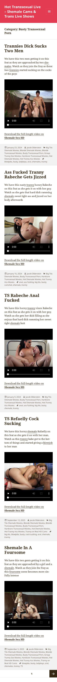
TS (22, 666)
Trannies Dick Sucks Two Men (25, 48)
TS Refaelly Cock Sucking (21, 421)
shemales (36, 161)
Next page (53, 673)
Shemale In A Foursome (18, 550)
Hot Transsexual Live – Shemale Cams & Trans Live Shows (22, 11)
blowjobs (8, 161)
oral (29, 161)
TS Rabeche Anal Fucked (21, 298)
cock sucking (31, 534)
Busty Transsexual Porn (33, 153)
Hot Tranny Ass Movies (30, 158)
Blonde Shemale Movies (30, 150)
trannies (14, 70)
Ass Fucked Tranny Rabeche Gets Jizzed (25, 174)
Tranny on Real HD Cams (36, 531)
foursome (14, 571)
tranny (44, 161)
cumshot (8, 285)
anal (21, 282)
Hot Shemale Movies (32, 279)
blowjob (48, 442)
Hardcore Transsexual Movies (35, 156)
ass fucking (29, 282)
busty (15, 161)
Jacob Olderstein (34, 147)
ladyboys (23, 161)
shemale (9, 196)
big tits (38, 282)
